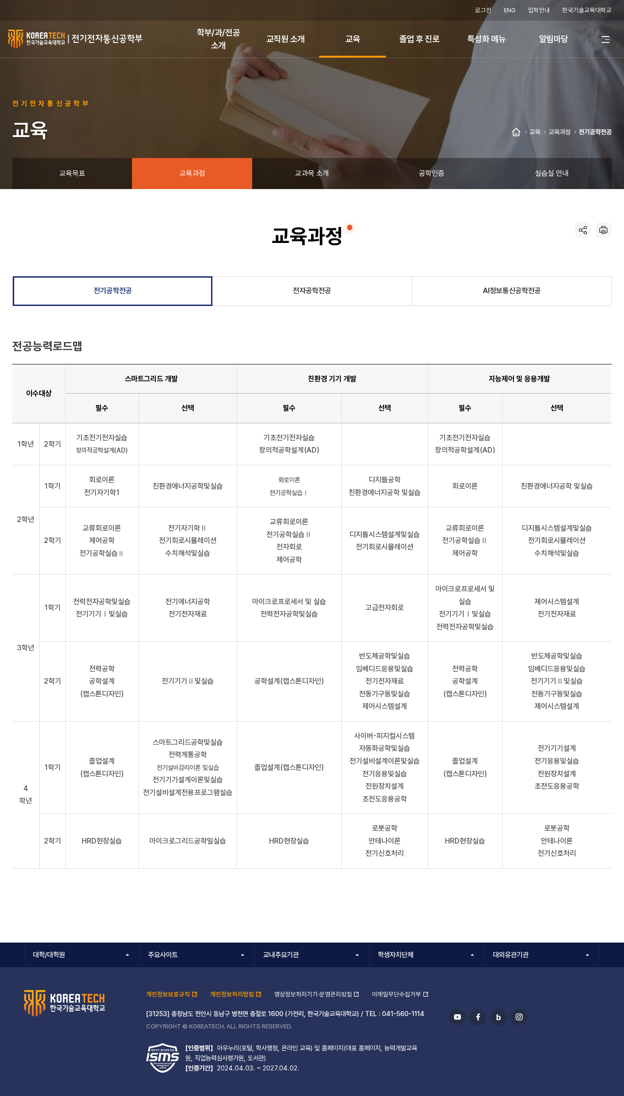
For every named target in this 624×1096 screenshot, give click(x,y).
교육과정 (560, 132)
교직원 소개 (285, 39)
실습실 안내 (552, 173)
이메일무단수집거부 (396, 994)
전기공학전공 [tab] (113, 290)
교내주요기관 (281, 955)
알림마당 (553, 39)
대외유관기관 (511, 955)
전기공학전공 (595, 132)
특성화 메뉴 (486, 39)
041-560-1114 (403, 1013)
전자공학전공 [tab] (312, 290)
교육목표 (72, 173)
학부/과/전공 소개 (218, 38)
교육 (352, 39)
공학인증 (431, 173)
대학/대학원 (49, 955)
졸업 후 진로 (419, 39)
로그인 (483, 10)
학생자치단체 (395, 955)
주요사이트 (163, 955)
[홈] (516, 132)
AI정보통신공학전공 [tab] (512, 290)
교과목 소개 (312, 173)
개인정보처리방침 (232, 994)
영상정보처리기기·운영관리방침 (313, 994)
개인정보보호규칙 (168, 994)
